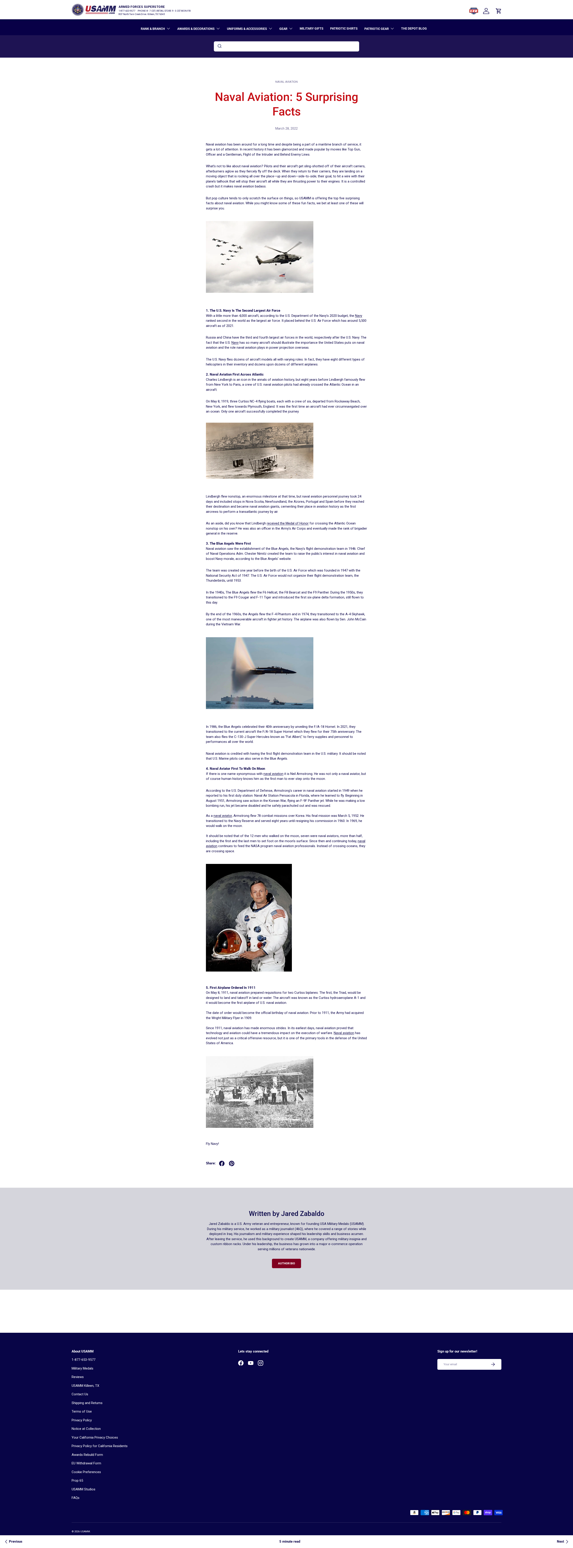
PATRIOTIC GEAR (376, 28)
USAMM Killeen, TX (85, 1386)
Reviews (78, 1377)
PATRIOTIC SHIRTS (344, 28)
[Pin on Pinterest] (232, 1163)
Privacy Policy (82, 1420)
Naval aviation (344, 1033)
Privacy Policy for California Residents (100, 1446)
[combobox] (286, 46)
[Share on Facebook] (222, 1163)
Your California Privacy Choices (95, 1437)
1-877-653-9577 (83, 1360)
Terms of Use (82, 1411)
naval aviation (286, 81)
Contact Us (80, 1394)
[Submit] (219, 46)
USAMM (85, 1531)
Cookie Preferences (86, 1472)
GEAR (283, 28)
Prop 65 (77, 1480)
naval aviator (223, 816)
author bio (286, 1263)
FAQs (75, 1498)
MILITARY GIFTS (311, 28)
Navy (358, 316)
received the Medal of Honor (288, 523)
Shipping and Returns (87, 1403)
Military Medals (82, 1368)
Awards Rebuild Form (87, 1455)
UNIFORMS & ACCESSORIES (247, 28)
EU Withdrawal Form (86, 1463)
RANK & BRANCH (153, 28)
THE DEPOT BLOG (414, 28)
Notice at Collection (86, 1429)
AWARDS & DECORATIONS (196, 28)
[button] (499, 11)
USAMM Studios (83, 1489)
